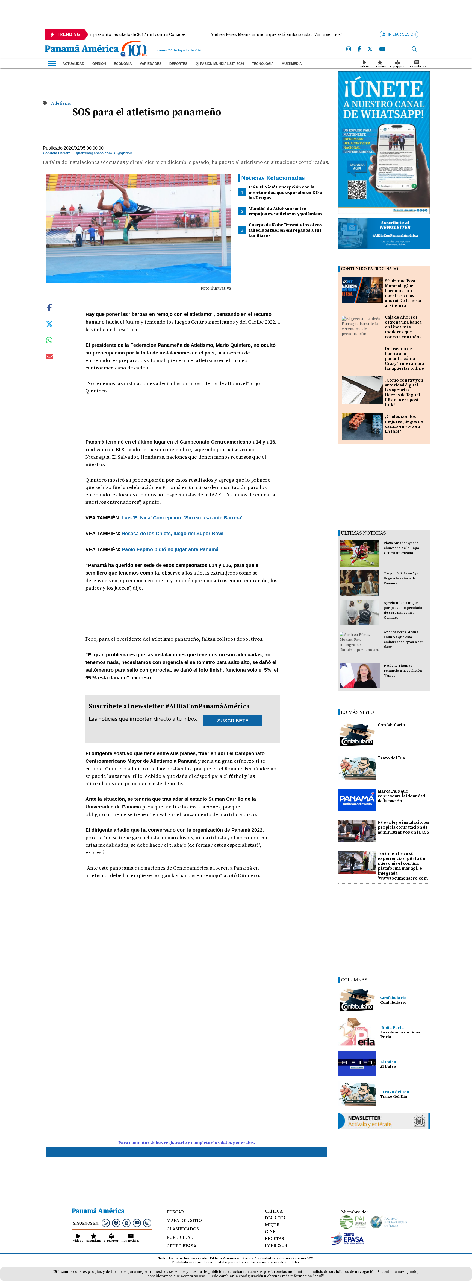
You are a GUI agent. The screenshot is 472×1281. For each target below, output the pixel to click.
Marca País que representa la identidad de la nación (401, 796)
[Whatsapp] (106, 1223)
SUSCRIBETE (233, 720)
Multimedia (292, 64)
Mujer (272, 1225)
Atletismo (61, 103)
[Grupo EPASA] (347, 1244)
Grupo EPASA (181, 1246)
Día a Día (275, 1218)
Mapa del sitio (184, 1220)
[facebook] (359, 49)
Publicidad (180, 1237)
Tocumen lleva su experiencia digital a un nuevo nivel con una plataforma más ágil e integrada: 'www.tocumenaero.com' (403, 866)
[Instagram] (348, 49)
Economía (123, 64)
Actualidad (73, 64)
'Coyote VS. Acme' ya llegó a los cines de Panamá (401, 578)
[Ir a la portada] (82, 50)
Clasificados (183, 1229)
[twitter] (370, 49)
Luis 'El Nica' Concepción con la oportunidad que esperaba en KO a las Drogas (285, 192)
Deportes (178, 64)
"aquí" (318, 1276)
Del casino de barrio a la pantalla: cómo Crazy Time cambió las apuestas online (404, 358)
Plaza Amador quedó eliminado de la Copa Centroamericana (401, 548)
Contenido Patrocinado (369, 269)
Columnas (354, 979)
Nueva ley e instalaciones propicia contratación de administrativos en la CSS (403, 827)
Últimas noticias (363, 532)
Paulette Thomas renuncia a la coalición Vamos (403, 670)
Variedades (150, 64)
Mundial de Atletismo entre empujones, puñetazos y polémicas (285, 211)
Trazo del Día (391, 758)
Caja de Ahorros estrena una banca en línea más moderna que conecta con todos (403, 327)
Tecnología (263, 64)
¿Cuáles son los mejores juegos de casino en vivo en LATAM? (404, 424)
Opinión (99, 64)
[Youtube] (382, 49)
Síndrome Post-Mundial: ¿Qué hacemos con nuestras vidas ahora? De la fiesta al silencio (403, 293)
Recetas (274, 1238)
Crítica (274, 1211)
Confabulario (391, 725)
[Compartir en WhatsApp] (49, 342)
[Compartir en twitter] (49, 324)
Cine (270, 1231)
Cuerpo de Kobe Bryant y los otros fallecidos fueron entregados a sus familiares (285, 230)
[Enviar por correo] (49, 358)
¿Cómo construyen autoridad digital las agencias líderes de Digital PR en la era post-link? (404, 392)
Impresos (276, 1245)
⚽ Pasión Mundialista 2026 (219, 64)
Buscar (175, 1212)
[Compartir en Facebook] (49, 307)
